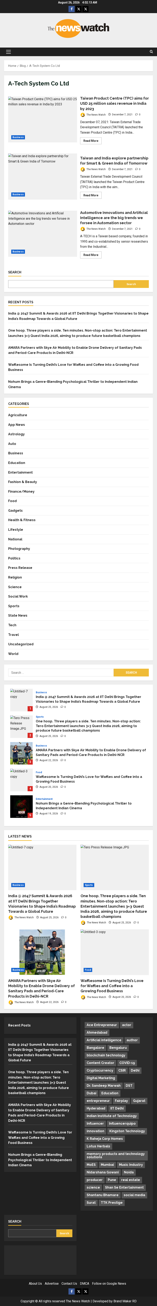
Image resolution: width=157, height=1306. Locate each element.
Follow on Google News (109, 1284)
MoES (91, 1165)
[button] (8, 52)
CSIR (122, 1070)
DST (129, 1086)
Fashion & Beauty (22, 482)
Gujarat (139, 1101)
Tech (12, 625)
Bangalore (95, 1048)
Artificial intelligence (104, 1040)
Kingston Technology (127, 1131)
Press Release (20, 568)
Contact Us (69, 1284)
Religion (15, 577)
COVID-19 (127, 1063)
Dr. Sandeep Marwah (104, 1086)
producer (95, 1180)
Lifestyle (15, 530)
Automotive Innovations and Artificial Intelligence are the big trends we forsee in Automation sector (42, 234)
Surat (91, 1203)
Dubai (91, 1093)
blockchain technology (106, 1055)
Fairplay (121, 1101)
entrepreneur (98, 1101)
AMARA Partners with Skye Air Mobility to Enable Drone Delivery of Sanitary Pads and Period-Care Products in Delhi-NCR (21, 753)
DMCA (84, 1284)
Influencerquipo (122, 1123)
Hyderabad (96, 1108)
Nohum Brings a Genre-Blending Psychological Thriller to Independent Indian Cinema (21, 806)
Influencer (95, 1123)
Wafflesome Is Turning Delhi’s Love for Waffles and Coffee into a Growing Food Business (21, 780)
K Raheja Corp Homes (105, 1139)
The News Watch (96, 114)
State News (17, 615)
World (13, 654)
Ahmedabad (97, 1032)
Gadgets (15, 511)
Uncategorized (21, 644)
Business (18, 137)
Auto (12, 444)
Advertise (52, 1284)
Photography (19, 549)
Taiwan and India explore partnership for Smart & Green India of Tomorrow (42, 176)
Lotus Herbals (98, 1146)
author (132, 1040)
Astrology (16, 434)
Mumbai (107, 1165)
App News (16, 425)
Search (14, 272)
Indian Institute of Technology (112, 1116)
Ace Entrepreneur (102, 1025)
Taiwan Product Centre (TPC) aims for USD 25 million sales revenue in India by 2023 (42, 119)
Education (16, 463)
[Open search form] (151, 52)
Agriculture (17, 415)
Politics (14, 558)
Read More (92, 141)
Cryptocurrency (100, 1070)
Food (12, 501)
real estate (130, 1180)
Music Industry (131, 1165)
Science (15, 587)
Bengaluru (118, 1048)
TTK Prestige (112, 1203)
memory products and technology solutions (116, 1155)
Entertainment (20, 472)
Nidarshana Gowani (103, 1172)
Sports (13, 606)
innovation (95, 1131)
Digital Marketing (101, 1078)
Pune (112, 1180)
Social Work (18, 596)
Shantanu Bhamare (103, 1195)
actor (126, 1025)
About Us (35, 1284)
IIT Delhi (117, 1108)
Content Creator (100, 1063)
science (93, 1187)
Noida (129, 1172)
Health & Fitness (22, 520)
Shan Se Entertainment (124, 1187)
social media (134, 1195)
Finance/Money (21, 491)
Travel (13, 635)
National (15, 539)
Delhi (135, 1070)
